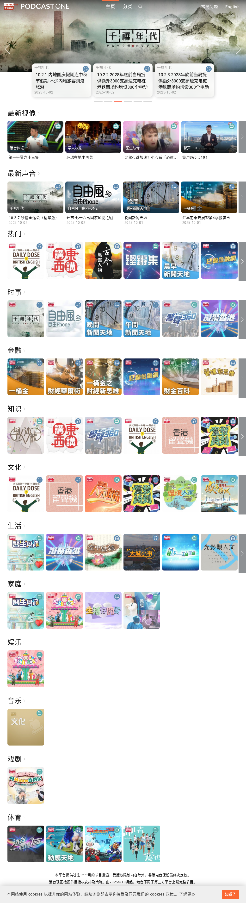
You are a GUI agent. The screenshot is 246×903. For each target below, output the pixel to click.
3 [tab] (118, 101)
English (232, 6)
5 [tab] (138, 101)
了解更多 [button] (187, 894)
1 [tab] (98, 101)
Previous (7, 49)
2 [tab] (108, 101)
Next (238, 49)
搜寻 (140, 6)
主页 (110, 6)
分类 (128, 6)
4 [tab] (128, 101)
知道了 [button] (230, 894)
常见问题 (209, 6)
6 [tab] (147, 101)
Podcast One (45, 6)
